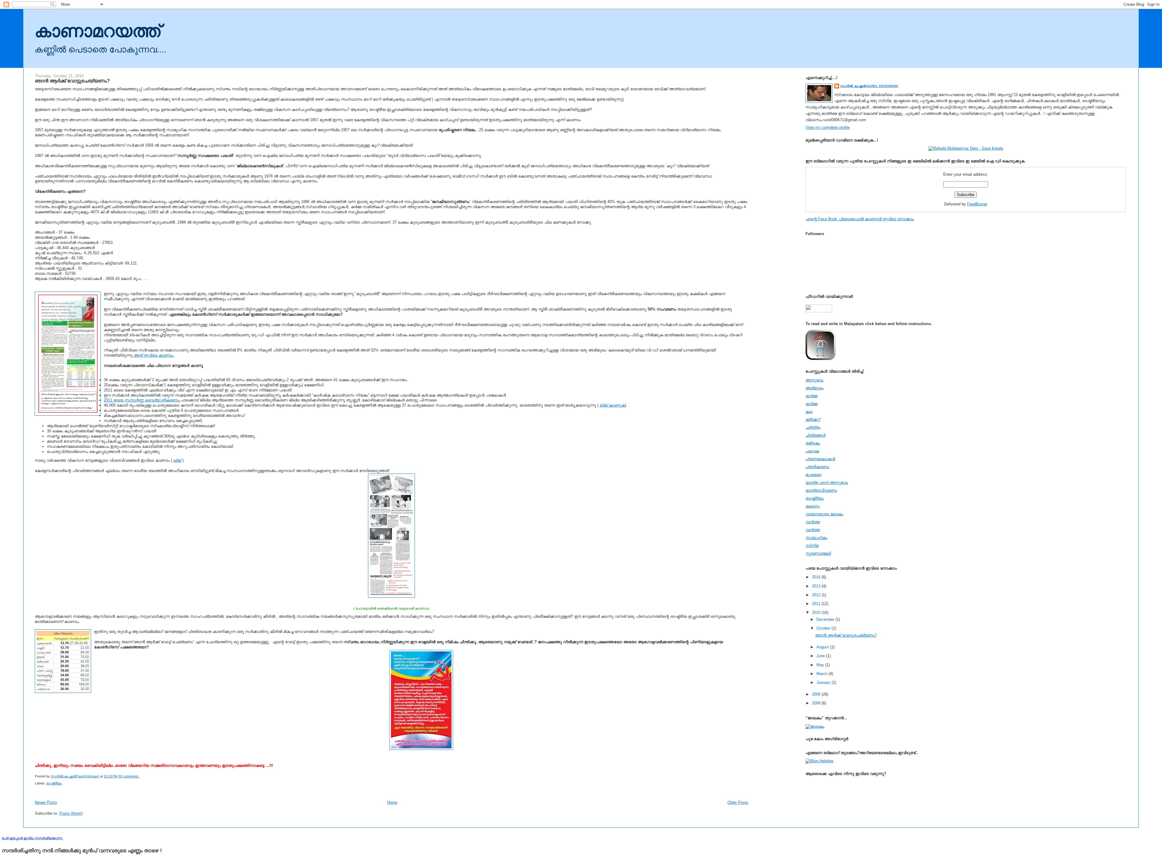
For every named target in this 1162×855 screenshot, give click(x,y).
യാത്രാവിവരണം (821, 490)
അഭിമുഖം (814, 388)
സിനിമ (812, 545)
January (824, 682)
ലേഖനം (813, 506)
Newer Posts (46, 802)
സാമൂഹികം (816, 537)
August (823, 647)
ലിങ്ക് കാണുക (612, 405)
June (821, 656)
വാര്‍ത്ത (813, 522)
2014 (817, 577)
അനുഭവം (814, 380)
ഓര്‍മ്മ (811, 396)
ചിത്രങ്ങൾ (816, 435)
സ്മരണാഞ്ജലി (818, 553)
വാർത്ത (813, 529)
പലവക (812, 451)
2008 (817, 703)
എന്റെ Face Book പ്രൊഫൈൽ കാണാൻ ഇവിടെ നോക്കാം (860, 219)
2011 (817, 603)
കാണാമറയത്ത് (97, 31)
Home (392, 802)
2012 (817, 595)
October (824, 628)
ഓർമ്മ (811, 403)
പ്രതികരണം (817, 466)
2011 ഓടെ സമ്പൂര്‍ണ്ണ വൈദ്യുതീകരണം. (142, 400)
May (820, 665)
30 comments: (129, 776)
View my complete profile (828, 127)
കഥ (809, 411)
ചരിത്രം (813, 427)
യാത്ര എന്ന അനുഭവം (827, 482)
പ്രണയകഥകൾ (820, 459)
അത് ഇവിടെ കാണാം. (154, 355)
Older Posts (737, 802)
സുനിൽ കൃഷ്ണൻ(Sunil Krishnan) (869, 86)
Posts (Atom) (71, 813)
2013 (817, 586)
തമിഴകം (813, 443)
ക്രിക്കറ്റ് (813, 419)
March (822, 673)
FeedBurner (977, 204)
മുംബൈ (813, 474)
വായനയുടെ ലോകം (824, 514)
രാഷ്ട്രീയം (54, 783)
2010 (817, 612)
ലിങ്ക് (177, 460)
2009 (817, 694)
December (825, 619)
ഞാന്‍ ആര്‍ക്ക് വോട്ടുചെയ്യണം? (72, 80)
